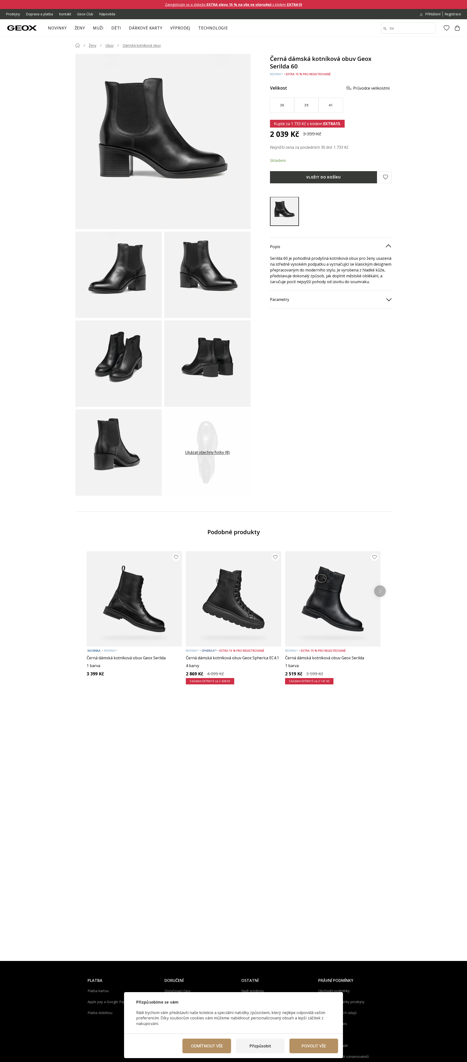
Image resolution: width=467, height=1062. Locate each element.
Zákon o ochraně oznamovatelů (343, 1056)
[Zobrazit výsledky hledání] (385, 29)
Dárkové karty (145, 28)
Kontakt (65, 14)
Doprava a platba (39, 14)
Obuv (109, 45)
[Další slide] (380, 591)
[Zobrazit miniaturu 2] (207, 275)
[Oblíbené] (446, 28)
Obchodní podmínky (334, 990)
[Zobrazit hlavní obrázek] (163, 141)
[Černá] (284, 211)
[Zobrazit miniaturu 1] (118, 275)
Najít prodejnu (252, 990)
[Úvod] (77, 45)
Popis (275, 246)
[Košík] (457, 28)
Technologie (213, 28)
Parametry (279, 299)
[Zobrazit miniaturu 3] (118, 363)
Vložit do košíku (323, 177)
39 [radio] (306, 104)
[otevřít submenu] (87, 29)
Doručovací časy (177, 990)
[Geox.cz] (22, 28)
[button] (385, 177)
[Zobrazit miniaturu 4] (207, 363)
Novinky (57, 28)
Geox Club (85, 14)
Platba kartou (98, 990)
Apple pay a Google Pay (106, 1001)
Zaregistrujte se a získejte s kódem (233, 4)
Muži (98, 28)
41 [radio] (331, 104)
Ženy (80, 28)
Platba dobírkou (100, 1012)
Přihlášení (432, 14)
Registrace (453, 14)
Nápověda (107, 14)
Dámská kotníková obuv (142, 45)
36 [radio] (282, 104)
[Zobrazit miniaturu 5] (118, 452)
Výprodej (180, 28)
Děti (116, 28)
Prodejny (13, 14)
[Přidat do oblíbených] (176, 557)
